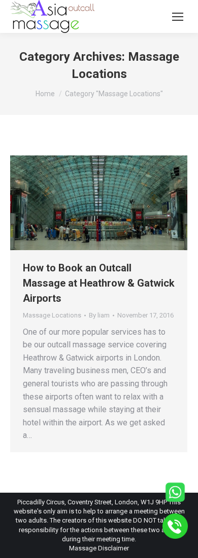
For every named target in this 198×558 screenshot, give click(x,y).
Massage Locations (52, 315)
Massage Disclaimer (99, 548)
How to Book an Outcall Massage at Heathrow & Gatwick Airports (99, 283)
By (99, 315)
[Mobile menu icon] (178, 17)
